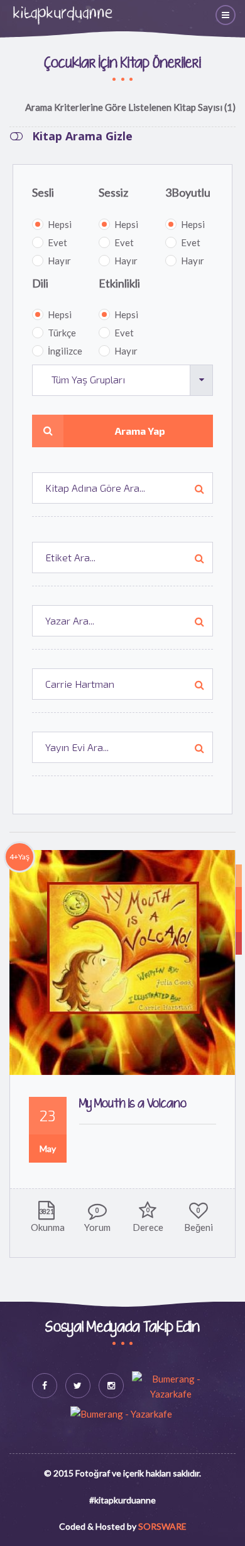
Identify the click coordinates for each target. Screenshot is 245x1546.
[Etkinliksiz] (239, 943)
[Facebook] (44, 1385)
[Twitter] (77, 1385)
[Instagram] (111, 1385)
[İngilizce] (239, 875)
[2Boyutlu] (239, 921)
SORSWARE (162, 1526)
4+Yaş (19, 856)
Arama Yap (140, 431)
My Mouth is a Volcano (133, 1104)
